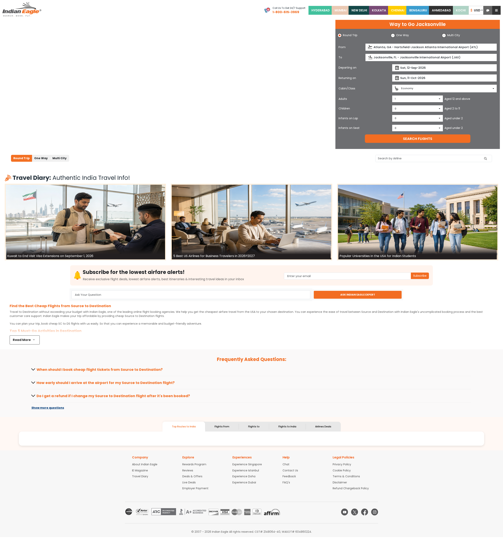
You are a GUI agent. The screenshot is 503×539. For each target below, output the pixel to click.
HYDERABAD (320, 10)
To (340, 57)
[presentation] (370, 47)
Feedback (289, 476)
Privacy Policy (342, 464)
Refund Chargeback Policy (351, 488)
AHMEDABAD (441, 10)
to (140, 316)
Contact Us (290, 470)
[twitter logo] (354, 512)
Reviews (187, 470)
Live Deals (189, 482)
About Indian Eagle (144, 464)
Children (344, 108)
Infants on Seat (349, 128)
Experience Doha (243, 476)
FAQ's (286, 482)
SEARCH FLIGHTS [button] (417, 138)
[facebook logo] (364, 512)
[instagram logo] (374, 512)
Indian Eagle (98, 312)
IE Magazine (140, 470)
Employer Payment (195, 488)
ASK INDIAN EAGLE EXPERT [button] (357, 295)
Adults (343, 99)
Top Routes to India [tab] (184, 426)
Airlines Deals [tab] (323, 426)
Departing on (347, 68)
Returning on (347, 78)
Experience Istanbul (245, 470)
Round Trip (21, 158)
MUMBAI (341, 10)
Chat (286, 464)
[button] (487, 10)
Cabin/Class (347, 88)
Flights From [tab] (222, 426)
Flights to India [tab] (287, 426)
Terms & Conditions (346, 476)
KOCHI (461, 10)
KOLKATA (379, 10)
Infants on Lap (348, 118)
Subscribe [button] (420, 276)
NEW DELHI (359, 10)
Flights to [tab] (254, 426)
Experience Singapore (247, 464)
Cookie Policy (342, 470)
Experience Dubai (244, 482)
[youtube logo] (344, 512)
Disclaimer (340, 482)
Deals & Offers (192, 476)
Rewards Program (194, 464)
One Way (41, 158)
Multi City (59, 158)
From (342, 47)
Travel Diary (140, 476)
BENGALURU (418, 10)
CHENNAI (397, 10)
